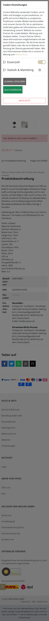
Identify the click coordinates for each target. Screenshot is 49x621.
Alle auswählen (12, 89)
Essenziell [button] (13, 62)
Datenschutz (21, 54)
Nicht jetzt (24, 100)
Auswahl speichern (14, 81)
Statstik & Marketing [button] (20, 70)
